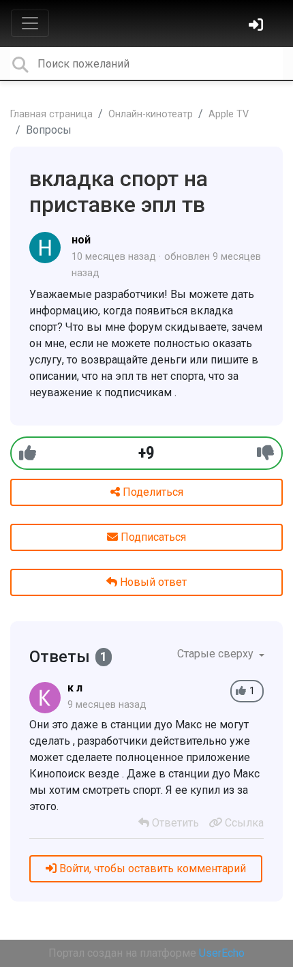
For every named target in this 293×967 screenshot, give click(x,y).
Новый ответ (152, 582)
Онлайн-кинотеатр (150, 114)
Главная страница (51, 114)
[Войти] (257, 26)
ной (81, 239)
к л (74, 687)
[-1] (265, 453)
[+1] (27, 453)
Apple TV (229, 114)
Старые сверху (216, 653)
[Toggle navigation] (30, 23)
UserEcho (222, 953)
